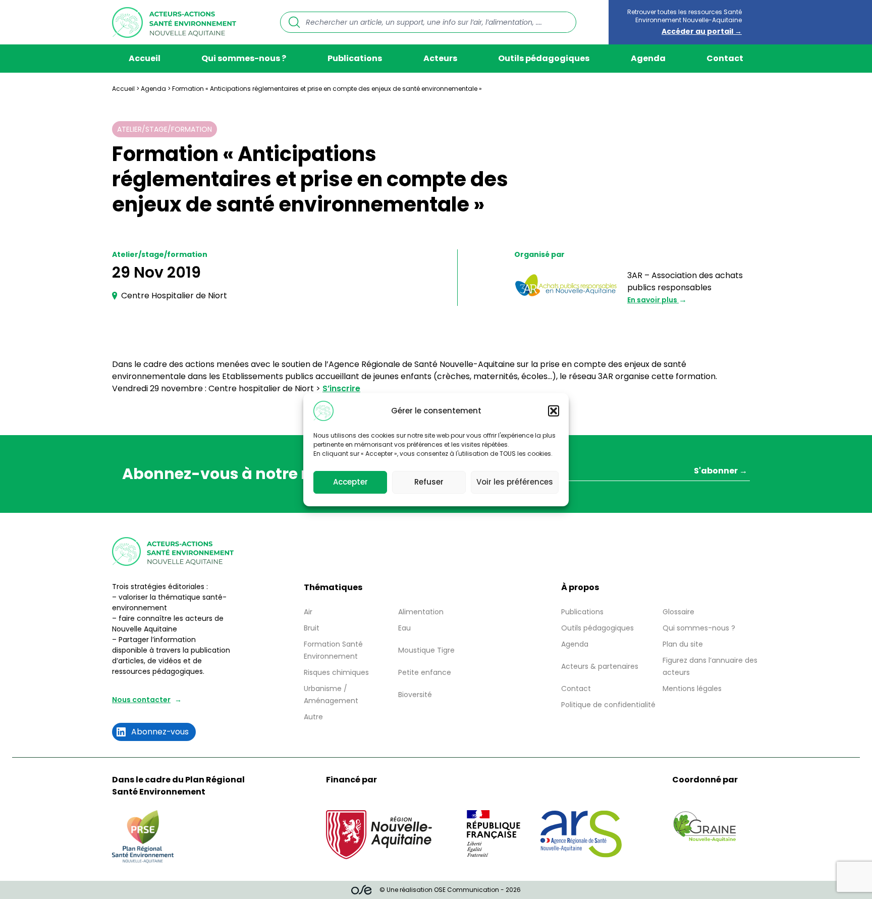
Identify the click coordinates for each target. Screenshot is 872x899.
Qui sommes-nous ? (243, 58)
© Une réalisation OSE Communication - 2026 (450, 889)
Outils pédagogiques (543, 58)
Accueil (144, 58)
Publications (355, 58)
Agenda (648, 58)
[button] (554, 411)
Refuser (429, 482)
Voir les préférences (514, 482)
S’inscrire (341, 388)
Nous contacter (141, 700)
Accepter (350, 482)
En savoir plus (653, 300)
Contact (724, 58)
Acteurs (440, 58)
